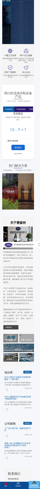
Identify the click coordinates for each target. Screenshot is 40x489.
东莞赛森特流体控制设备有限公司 (25, 245)
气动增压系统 (20, 109)
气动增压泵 (9, 109)
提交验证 (18, 147)
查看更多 (9, 327)
